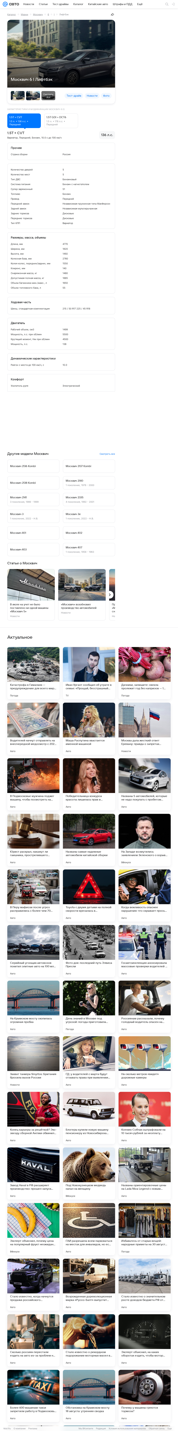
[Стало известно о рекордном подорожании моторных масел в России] (89, 1340)
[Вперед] (110, 595)
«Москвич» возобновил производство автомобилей (78, 606)
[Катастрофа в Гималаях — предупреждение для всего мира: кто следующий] (33, 673)
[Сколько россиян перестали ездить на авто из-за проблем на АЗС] (33, 1340)
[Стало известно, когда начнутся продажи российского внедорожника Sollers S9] (33, 1285)
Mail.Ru (7, 1428)
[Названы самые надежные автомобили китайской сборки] (89, 840)
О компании (20, 1428)
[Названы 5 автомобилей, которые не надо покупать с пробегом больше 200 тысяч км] (145, 784)
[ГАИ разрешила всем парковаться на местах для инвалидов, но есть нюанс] (89, 1229)
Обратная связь (157, 1428)
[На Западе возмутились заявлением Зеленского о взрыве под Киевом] (145, 840)
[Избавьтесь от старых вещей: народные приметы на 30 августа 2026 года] (145, 1229)
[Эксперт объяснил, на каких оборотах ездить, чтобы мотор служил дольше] (145, 1340)
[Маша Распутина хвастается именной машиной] (89, 729)
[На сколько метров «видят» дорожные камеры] (145, 1062)
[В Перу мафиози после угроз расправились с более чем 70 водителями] (33, 895)
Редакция (101, 1428)
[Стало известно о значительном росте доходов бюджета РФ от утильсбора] (145, 1285)
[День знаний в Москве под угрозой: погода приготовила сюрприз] (89, 1007)
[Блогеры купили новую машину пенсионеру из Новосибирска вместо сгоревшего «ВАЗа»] (89, 1118)
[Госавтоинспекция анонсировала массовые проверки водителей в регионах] (145, 951)
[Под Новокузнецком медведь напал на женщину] (89, 1173)
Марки (24, 14)
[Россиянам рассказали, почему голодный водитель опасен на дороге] (145, 1007)
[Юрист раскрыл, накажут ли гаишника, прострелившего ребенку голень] (33, 840)
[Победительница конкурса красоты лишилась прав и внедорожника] (89, 784)
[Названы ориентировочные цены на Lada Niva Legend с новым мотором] (145, 1173)
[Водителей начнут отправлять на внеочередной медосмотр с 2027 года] (33, 729)
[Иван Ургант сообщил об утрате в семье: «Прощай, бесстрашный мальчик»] (89, 673)
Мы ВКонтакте (86, 1428)
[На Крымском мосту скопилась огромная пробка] (33, 1007)
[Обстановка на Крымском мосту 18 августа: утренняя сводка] (89, 1396)
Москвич (38, 14)
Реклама (32, 1428)
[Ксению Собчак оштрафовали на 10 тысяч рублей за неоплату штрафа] (145, 1118)
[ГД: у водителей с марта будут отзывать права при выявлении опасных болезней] (89, 1062)
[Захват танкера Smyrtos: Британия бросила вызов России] (33, 1062)
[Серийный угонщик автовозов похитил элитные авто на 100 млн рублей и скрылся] (33, 951)
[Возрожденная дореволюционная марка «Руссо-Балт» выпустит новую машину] (89, 1285)
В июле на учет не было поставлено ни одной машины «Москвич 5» (29, 608)
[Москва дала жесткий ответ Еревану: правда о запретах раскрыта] (145, 729)
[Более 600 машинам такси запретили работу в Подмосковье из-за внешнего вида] (33, 1396)
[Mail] (5, 4)
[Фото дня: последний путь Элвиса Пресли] (89, 951)
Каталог (11, 14)
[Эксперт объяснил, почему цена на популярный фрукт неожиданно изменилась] (33, 1229)
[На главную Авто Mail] (13, 4)
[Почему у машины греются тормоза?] (145, 1396)
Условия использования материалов (127, 1428)
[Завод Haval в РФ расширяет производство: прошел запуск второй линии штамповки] (33, 1173)
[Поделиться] (112, 14)
